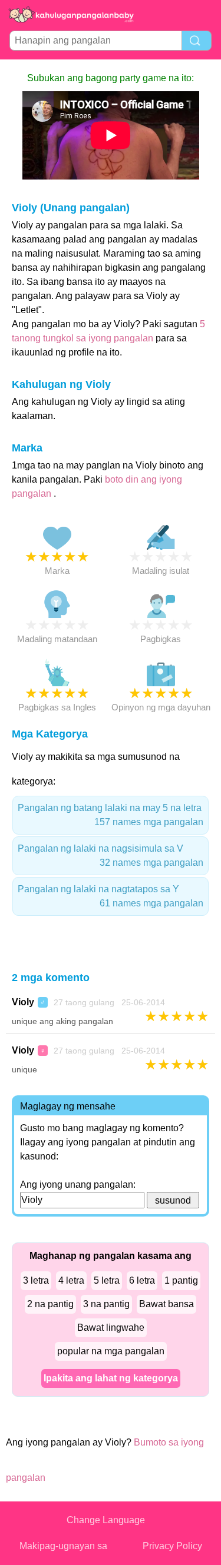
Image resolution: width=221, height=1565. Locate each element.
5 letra (107, 1280)
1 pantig (181, 1280)
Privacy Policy (172, 1546)
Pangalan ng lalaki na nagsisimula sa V (110, 855)
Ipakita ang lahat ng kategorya (111, 1378)
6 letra (142, 1280)
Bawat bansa (166, 1304)
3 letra (36, 1280)
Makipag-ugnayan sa (63, 1546)
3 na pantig (106, 1304)
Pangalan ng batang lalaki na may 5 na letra (110, 815)
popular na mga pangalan (110, 1351)
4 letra (71, 1280)
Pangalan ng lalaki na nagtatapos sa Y (110, 896)
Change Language (106, 1520)
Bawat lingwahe (110, 1328)
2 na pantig (50, 1304)
